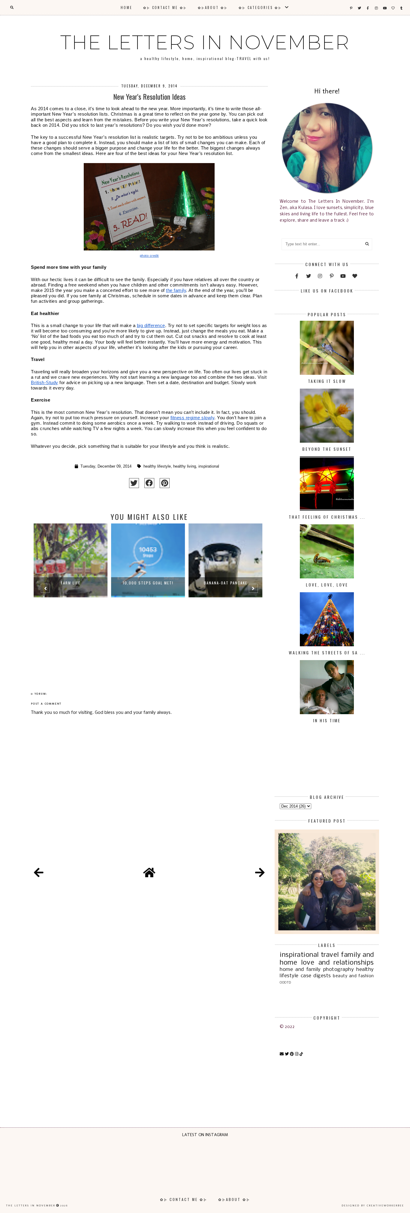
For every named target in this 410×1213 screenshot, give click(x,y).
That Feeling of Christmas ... (327, 517)
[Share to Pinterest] (164, 483)
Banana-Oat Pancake (149, 582)
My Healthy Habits (227, 582)
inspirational (208, 466)
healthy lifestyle (157, 466)
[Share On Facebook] (149, 483)
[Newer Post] (39, 873)
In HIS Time (327, 720)
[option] (72, 591)
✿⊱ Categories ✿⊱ (261, 7)
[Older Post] (260, 873)
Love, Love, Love (327, 584)
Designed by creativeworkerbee (373, 1205)
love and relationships (337, 962)
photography (338, 969)
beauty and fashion (353, 976)
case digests (316, 975)
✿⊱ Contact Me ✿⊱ (165, 7)
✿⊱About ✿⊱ (213, 7)
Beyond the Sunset (326, 449)
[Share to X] (134, 483)
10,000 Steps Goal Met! (72, 582)
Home (126, 7)
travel (330, 955)
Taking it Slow (327, 381)
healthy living (184, 466)
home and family (300, 969)
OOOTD (285, 982)
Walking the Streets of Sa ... (327, 652)
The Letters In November (205, 42)
